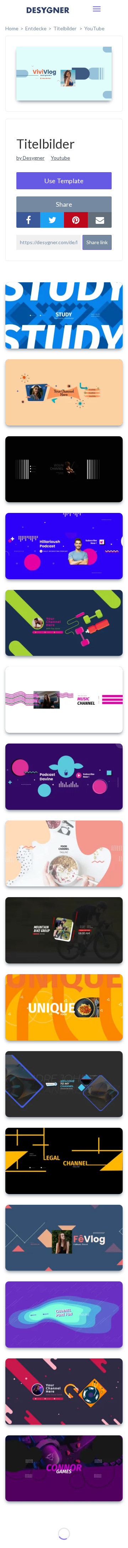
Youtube (60, 158)
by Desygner (30, 158)
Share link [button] (97, 242)
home (11, 28)
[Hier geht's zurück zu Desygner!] (48, 15)
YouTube (94, 28)
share (64, 204)
